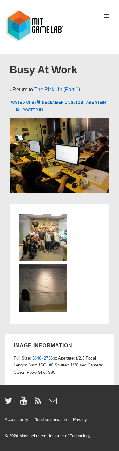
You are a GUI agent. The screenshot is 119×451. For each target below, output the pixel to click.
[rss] (39, 402)
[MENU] (106, 16)
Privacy (80, 419)
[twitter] (10, 402)
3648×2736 (42, 358)
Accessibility (16, 419)
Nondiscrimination (50, 419)
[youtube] (25, 402)
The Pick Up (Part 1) (57, 89)
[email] (53, 402)
